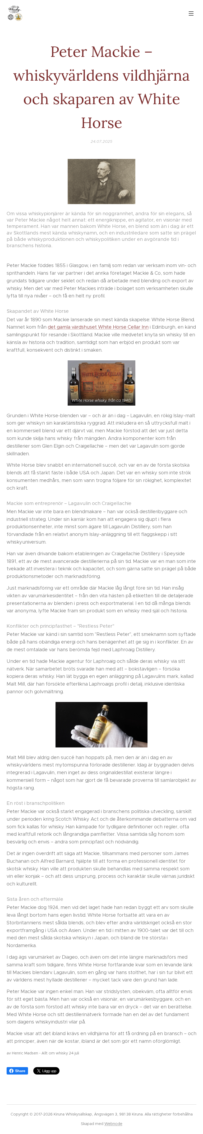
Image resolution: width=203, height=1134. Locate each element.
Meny (191, 13)
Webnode (113, 1123)
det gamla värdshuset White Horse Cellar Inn (98, 327)
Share (20, 1071)
